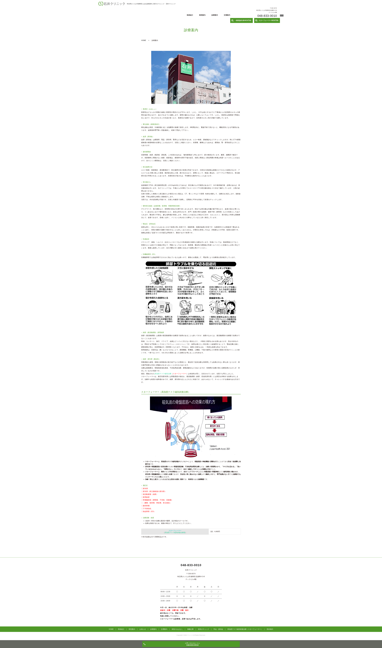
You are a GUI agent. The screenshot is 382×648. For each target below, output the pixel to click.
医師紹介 (190, 15)
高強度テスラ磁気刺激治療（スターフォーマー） (244, 629)
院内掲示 (270, 629)
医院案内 (202, 15)
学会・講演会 (218, 629)
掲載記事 (190, 629)
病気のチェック (203, 629)
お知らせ (142, 629)
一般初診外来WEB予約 (243, 20)
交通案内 (227, 15)
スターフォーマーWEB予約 (268, 20)
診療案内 (214, 15)
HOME (143, 40)
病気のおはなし (177, 629)
